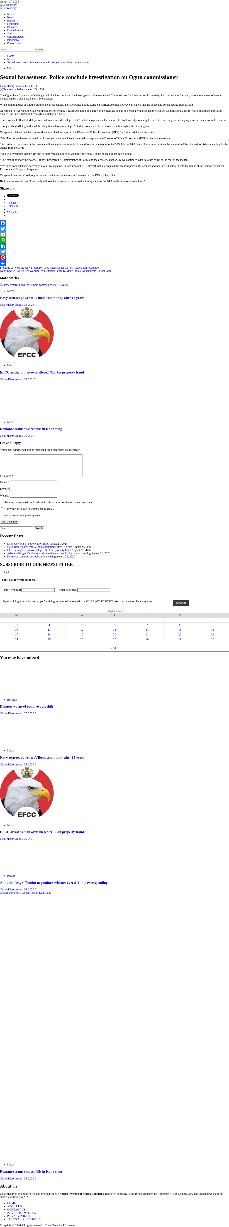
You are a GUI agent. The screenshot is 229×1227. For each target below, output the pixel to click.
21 (147, 634)
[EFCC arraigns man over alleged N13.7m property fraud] (27, 359)
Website (4, 495)
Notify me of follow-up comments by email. (29, 508)
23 (212, 634)
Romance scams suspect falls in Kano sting (31, 429)
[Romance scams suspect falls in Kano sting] (27, 415)
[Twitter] (114, 229)
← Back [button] (4, 572)
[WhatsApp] (114, 240)
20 (114, 634)
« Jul (113, 648)
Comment (6, 475)
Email (4, 488)
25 (49, 639)
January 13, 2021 (25, 86)
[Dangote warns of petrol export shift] (27, 693)
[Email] (114, 234)
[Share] (114, 263)
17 (16, 634)
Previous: (50, 267)
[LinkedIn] (114, 246)
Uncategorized (15, 36)
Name (4, 482)
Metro (10, 14)
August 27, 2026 (25, 713)
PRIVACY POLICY (19, 1215)
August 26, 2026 (25, 304)
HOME (11, 1203)
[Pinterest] (114, 257)
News (10, 17)
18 (49, 634)
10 (16, 629)
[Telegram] (114, 252)
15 (179, 629)
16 (212, 629)
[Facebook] (114, 223)
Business (12, 27)
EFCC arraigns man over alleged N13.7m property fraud (42, 372)
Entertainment (15, 30)
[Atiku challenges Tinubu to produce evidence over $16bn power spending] (27, 869)
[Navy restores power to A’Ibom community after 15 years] (34, 284)
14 (147, 629)
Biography (13, 39)
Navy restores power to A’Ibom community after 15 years (42, 298)
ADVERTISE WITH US (21, 1212)
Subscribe (181, 602)
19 (81, 634)
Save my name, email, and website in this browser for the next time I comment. (48, 502)
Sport (10, 33)
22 (179, 634)
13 (114, 629)
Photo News (14, 43)
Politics (11, 20)
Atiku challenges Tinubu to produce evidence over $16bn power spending (49, 553)
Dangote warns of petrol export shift (27, 543)
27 (114, 639)
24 (16, 639)
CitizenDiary (7, 86)
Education (13, 23)
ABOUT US (14, 1206)
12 (81, 629)
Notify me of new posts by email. (23, 515)
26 (81, 639)
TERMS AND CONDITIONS (24, 1219)
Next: (55, 270)
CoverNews (51, 1225)
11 (49, 629)
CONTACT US (16, 1209)
